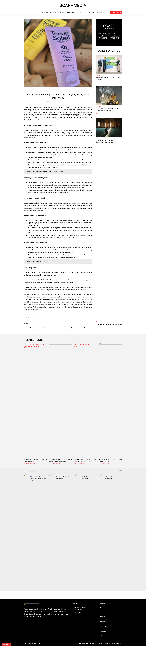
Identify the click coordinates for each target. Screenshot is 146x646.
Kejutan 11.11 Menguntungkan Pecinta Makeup (87, 477)
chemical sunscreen (30, 317)
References (100, 12)
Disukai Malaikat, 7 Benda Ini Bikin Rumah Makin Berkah (107, 110)
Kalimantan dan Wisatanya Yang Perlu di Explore (63, 477)
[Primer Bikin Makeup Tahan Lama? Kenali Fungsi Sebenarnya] (110, 400)
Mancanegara (109, 475)
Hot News (92, 12)
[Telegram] (71, 328)
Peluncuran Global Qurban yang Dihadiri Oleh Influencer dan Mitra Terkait (38, 478)
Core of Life (99, 138)
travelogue (64, 475)
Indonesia (57, 475)
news (97, 321)
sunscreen (53, 317)
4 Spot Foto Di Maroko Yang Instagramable (112, 477)
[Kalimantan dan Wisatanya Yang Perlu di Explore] (51, 531)
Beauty (52, 12)
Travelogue (71, 12)
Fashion (44, 12)
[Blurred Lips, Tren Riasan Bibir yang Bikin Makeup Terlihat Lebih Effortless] (60, 400)
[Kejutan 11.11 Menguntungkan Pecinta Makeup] (76, 531)
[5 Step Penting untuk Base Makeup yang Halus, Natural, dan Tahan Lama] (85, 400)
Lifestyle (61, 12)
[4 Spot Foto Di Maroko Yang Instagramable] (101, 531)
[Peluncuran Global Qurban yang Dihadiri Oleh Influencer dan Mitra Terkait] (26, 531)
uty (103, 612)
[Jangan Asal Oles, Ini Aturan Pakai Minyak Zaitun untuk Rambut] (35, 400)
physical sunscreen (43, 317)
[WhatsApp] (85, 328)
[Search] (24, 12)
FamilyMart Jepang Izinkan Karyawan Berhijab (108, 78)
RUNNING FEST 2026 (116, 12)
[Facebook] (31, 328)
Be (100, 612)
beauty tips (66, 102)
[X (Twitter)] (44, 328)
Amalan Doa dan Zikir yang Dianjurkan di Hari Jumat (105, 141)
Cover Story (82, 12)
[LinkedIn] (58, 328)
